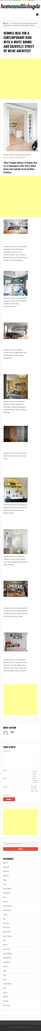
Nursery (5, 966)
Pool (4, 975)
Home (6, 23)
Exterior (5, 902)
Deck (4, 884)
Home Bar (6, 923)
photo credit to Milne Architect (14, 157)
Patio (4, 971)
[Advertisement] (20, 78)
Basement (6, 867)
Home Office (6, 932)
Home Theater (7, 936)
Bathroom (6, 871)
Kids (4, 940)
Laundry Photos (7, 953)
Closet (5, 880)
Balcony (5, 863)
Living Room (6, 962)
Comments (7, 751)
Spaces (5, 992)
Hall (4, 919)
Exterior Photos (7, 906)
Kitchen (5, 945)
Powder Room (7, 984)
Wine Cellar (6, 1005)
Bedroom (6, 876)
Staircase (5, 997)
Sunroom (6, 1001)
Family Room (7, 910)
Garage (5, 914)
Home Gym (6, 927)
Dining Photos (7, 889)
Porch (4, 979)
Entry (4, 897)
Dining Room (7, 893)
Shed (4, 988)
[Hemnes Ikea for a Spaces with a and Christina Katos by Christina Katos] (16, 434)
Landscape (6, 949)
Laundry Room (7, 958)
